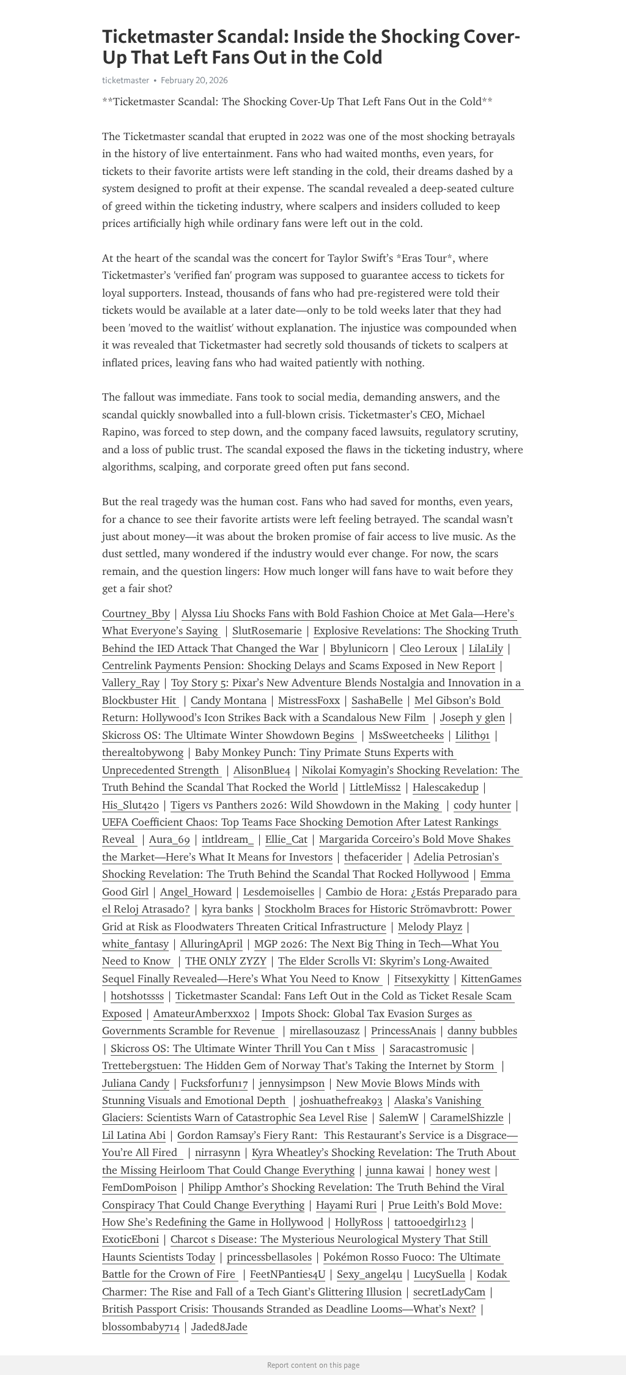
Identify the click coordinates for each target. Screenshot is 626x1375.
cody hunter (482, 805)
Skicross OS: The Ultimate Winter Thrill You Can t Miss (244, 1048)
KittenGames (491, 978)
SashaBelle (377, 700)
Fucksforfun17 (214, 1083)
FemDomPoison (139, 1187)
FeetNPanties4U (287, 1274)
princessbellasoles (269, 1257)
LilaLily (486, 648)
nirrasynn (217, 1152)
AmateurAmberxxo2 (201, 1013)
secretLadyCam (449, 1292)
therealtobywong (142, 752)
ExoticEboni (130, 1239)
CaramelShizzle (467, 1117)
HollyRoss (359, 1222)
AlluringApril (211, 944)
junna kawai (395, 1170)
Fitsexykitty (421, 978)
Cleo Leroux (428, 648)
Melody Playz (430, 926)
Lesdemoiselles (278, 892)
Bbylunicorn (359, 648)
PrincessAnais (403, 1030)
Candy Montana (229, 700)
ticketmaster (125, 80)
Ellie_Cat (286, 839)
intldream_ (228, 839)
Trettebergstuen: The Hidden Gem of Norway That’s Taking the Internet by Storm (299, 1065)
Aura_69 (169, 839)
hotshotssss (137, 996)
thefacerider (373, 857)
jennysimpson (292, 1083)
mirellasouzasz (324, 1030)
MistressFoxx (309, 700)
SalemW (399, 1117)
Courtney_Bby (136, 613)
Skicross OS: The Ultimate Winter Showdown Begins (229, 735)
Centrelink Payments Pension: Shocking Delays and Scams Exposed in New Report (298, 665)
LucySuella (439, 1274)
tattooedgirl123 (430, 1222)
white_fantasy (135, 944)
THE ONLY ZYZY (226, 961)
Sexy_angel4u (369, 1274)
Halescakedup (446, 787)
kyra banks (227, 909)
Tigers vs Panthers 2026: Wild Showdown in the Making (306, 805)
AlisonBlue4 (262, 770)
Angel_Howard (196, 892)
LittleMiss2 (375, 787)
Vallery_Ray (131, 682)
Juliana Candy (135, 1083)
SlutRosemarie (267, 630)
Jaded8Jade (219, 1326)
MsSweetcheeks (406, 735)
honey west (463, 1170)
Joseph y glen (472, 717)
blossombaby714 (141, 1326)
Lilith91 (472, 735)
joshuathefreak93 (341, 1100)
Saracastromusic (428, 1048)
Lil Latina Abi (134, 1135)
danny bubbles (482, 1030)
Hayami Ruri (346, 1205)
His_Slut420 (130, 805)
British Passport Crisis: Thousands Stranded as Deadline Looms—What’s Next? (289, 1309)
